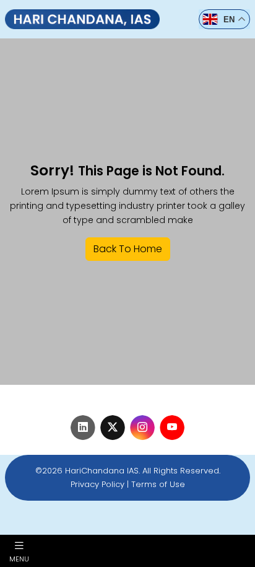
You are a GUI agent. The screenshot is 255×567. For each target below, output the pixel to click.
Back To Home (127, 249)
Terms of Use (158, 484)
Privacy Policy (97, 484)
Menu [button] (19, 558)
